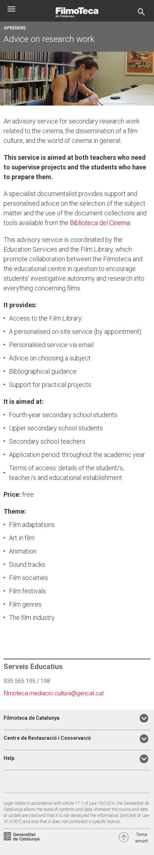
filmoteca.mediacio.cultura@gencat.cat (54, 693)
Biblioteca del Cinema (100, 222)
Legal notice (14, 803)
